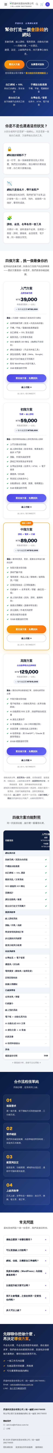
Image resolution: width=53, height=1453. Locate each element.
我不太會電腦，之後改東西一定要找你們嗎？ (23, 1298)
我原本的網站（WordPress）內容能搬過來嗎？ (24, 1273)
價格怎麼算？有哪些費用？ (19, 1239)
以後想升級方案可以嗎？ (18, 1285)
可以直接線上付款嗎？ (17, 1250)
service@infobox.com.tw (21, 1384)
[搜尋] (36, 4)
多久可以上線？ (13, 1310)
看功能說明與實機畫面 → (37, 73)
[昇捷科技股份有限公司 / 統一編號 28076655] (22, 4)
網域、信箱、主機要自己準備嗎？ (22, 1260)
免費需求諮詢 (37, 64)
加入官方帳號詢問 (18, 1388)
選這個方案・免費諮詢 (26, 378)
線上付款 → (26, 387)
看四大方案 (14, 64)
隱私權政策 (8, 1447)
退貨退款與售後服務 (24, 1447)
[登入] (47, 4)
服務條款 (39, 1447)
